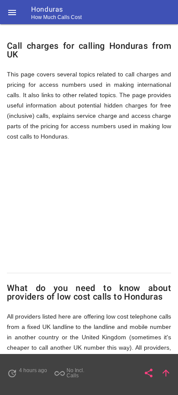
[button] (12, 12)
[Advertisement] (89, 207)
